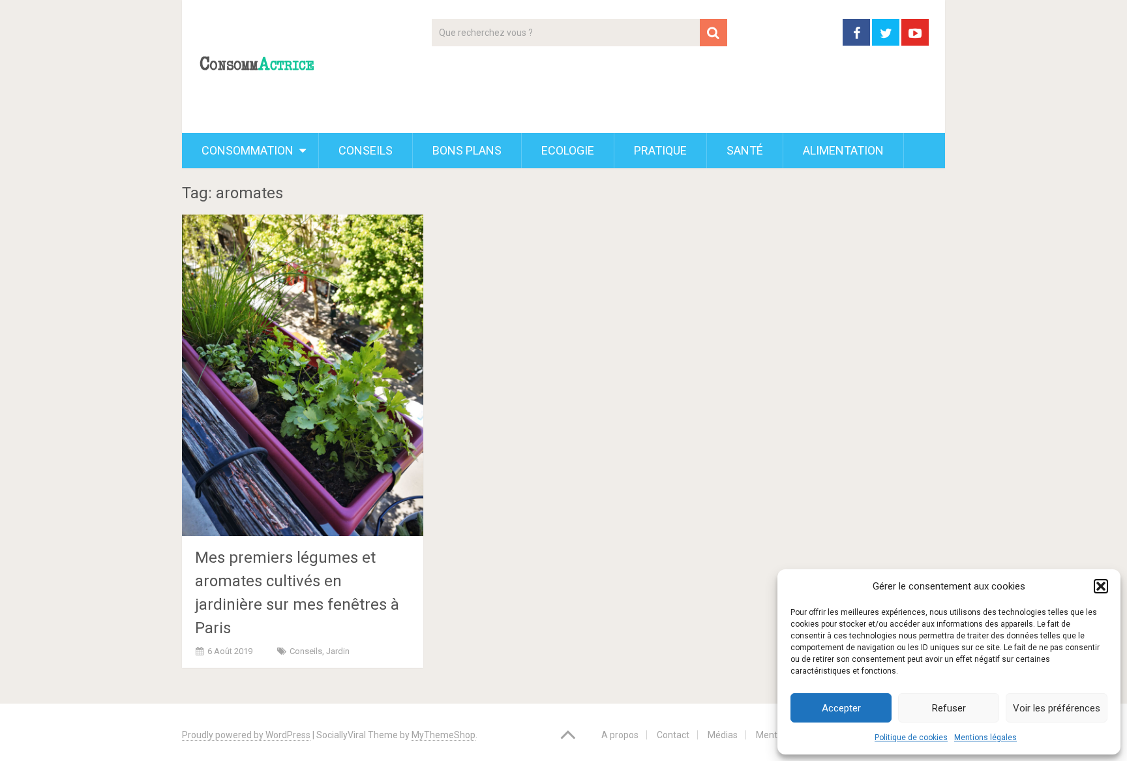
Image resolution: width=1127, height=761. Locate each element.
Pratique (660, 150)
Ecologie (567, 150)
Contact (673, 735)
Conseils (365, 150)
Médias (723, 735)
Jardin (338, 651)
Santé (745, 150)
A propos (620, 735)
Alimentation (843, 150)
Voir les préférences (1056, 708)
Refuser (949, 708)
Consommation (247, 150)
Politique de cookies (911, 737)
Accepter (841, 708)
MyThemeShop (443, 735)
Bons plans (467, 150)
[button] (1100, 586)
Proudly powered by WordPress (246, 735)
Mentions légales (985, 737)
